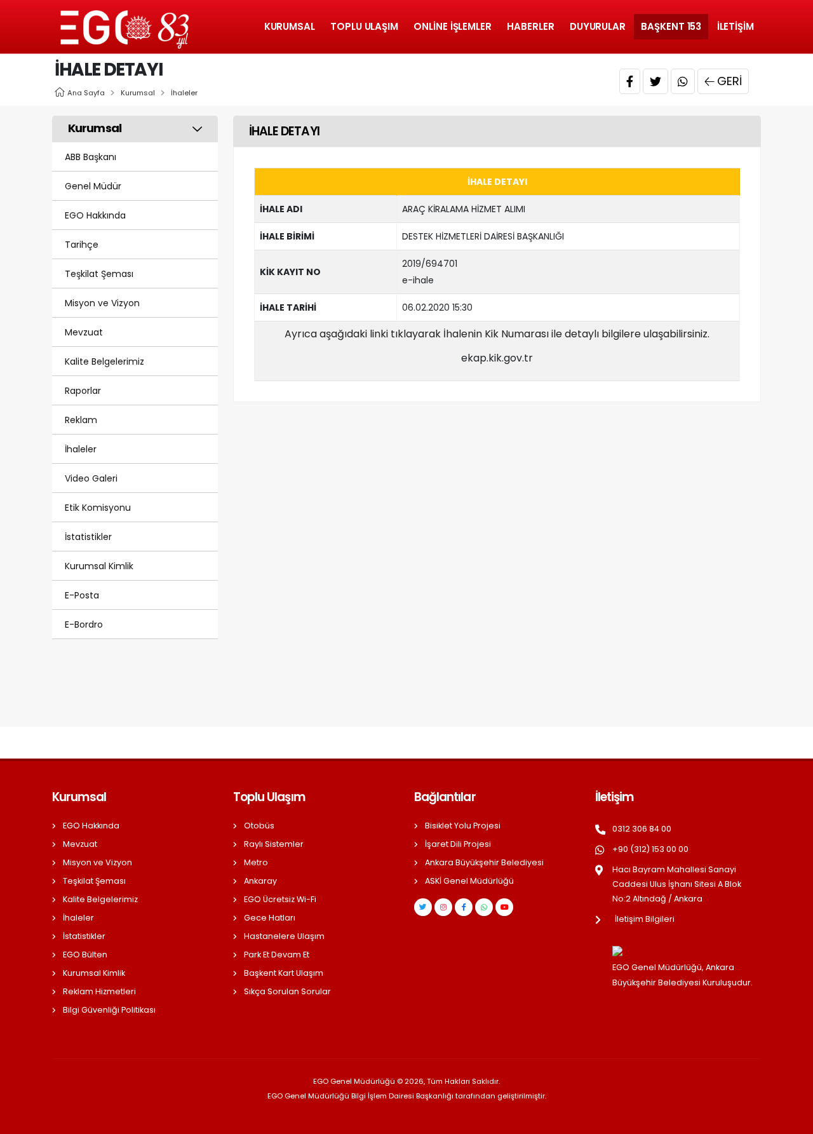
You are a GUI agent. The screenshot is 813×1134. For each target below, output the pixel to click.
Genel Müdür (93, 186)
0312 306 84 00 (641, 828)
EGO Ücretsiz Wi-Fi (280, 899)
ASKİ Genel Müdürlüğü (469, 880)
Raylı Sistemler (274, 844)
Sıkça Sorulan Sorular (287, 991)
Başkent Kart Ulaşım (283, 973)
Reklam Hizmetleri (99, 991)
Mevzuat (84, 332)
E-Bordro (84, 624)
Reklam (81, 420)
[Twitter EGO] (423, 907)
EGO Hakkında (95, 215)
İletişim (735, 26)
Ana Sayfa (86, 93)
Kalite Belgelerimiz (104, 361)
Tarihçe (81, 244)
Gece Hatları (269, 917)
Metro (256, 862)
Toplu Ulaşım (364, 26)
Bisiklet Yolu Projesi (463, 825)
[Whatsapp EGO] (484, 907)
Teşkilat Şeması (99, 273)
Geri (729, 81)
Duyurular (598, 26)
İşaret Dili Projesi (458, 844)
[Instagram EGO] (443, 907)
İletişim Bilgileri (645, 919)
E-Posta (82, 595)
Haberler (530, 26)
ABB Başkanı (90, 157)
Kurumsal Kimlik (99, 566)
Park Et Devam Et (276, 954)
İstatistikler (88, 536)
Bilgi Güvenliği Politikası (109, 1009)
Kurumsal (289, 26)
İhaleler (184, 93)
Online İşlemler (452, 26)
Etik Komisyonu (98, 507)
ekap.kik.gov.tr (497, 358)
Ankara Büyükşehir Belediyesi (484, 862)
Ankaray (260, 880)
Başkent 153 (671, 26)
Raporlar (83, 390)
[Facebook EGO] (464, 907)
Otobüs (259, 825)
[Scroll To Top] (791, 1119)
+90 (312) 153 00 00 (650, 849)
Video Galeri (91, 478)
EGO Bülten (85, 954)
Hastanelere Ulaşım (284, 936)
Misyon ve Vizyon (102, 303)
